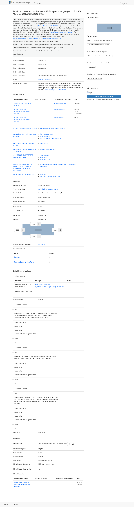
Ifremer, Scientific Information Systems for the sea (22, 111)
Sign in (124, 4)
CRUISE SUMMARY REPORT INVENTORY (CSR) (23, 156)
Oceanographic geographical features (52, 128)
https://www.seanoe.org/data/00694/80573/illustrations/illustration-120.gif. (38, 38)
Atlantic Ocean (45, 136)
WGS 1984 (42, 245)
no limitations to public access (48, 189)
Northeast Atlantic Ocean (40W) (50, 138)
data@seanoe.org (60, 103)
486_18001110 (45, 159)
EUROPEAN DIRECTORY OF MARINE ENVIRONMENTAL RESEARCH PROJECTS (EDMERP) (23, 167)
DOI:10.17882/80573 (45, 80)
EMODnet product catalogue (21, 3)
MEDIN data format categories (23, 174)
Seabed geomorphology (48, 149)
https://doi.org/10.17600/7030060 (61, 32)
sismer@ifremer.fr (60, 109)
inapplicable (44, 143)
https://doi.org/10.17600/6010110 (49, 26)
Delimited (43, 174)
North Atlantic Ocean (47, 134)
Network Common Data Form (50, 176)
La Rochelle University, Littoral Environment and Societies (22, 484)
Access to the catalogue (105, 96)
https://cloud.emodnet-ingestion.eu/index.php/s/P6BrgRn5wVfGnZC (50, 286)
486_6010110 (44, 157)
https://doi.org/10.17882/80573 (55, 90)
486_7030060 (44, 155)
